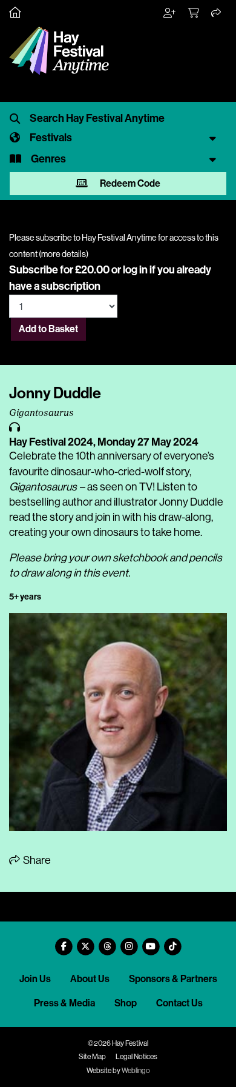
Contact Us (179, 1003)
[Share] (216, 13)
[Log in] (170, 13)
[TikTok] (172, 942)
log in (135, 269)
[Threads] (107, 942)
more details (63, 254)
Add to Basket (48, 329)
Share (36, 860)
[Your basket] (194, 13)
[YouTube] (151, 942)
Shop (125, 1003)
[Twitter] (85, 942)
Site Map (92, 1056)
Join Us (35, 979)
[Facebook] (63, 942)
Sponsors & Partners (173, 979)
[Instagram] (129, 942)
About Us (90, 979)
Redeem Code (129, 183)
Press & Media (64, 1003)
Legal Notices (136, 1056)
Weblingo (136, 1070)
